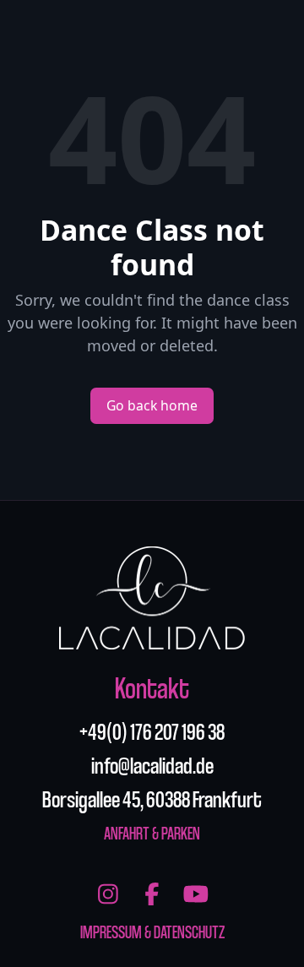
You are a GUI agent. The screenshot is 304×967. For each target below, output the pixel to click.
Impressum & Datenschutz (152, 932)
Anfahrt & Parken (152, 833)
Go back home (152, 405)
